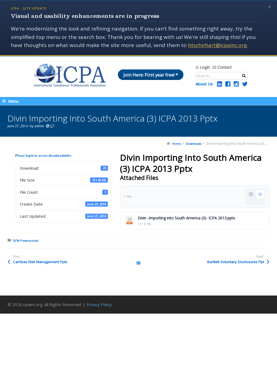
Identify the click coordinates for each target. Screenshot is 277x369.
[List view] (260, 194)
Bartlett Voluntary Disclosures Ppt (235, 261)
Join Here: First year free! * (150, 75)
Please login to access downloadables (43, 155)
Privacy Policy (99, 304)
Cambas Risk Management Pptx (40, 261)
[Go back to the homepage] (69, 75)
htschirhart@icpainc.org (217, 45)
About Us (204, 83)
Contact (224, 67)
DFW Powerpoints (25, 241)
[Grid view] (251, 194)
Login (205, 67)
